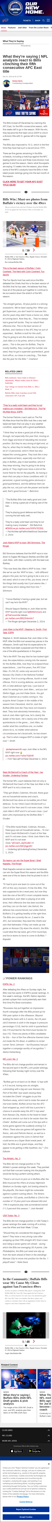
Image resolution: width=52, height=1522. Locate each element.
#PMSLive (10, 528)
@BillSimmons (35, 612)
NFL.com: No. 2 (10, 1059)
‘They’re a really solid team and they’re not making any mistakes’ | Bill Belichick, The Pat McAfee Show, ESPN (24, 408)
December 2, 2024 (36, 621)
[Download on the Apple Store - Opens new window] (16, 1457)
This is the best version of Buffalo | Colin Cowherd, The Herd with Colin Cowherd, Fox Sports (23, 271)
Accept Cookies (26, 1517)
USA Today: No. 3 (11, 1215)
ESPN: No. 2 (9, 984)
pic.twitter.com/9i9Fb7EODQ (29, 528)
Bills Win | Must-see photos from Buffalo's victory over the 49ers (26, 199)
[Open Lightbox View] (26, 242)
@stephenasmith (14, 749)
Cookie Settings (26, 1502)
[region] (26, 1491)
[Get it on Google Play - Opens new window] (34, 1458)
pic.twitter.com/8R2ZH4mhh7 (19, 618)
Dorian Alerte (17, 77)
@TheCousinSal (12, 615)
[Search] (43, 20)
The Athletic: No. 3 (11, 1158)
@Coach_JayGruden (21, 842)
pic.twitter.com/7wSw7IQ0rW (19, 755)
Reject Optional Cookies (26, 1509)
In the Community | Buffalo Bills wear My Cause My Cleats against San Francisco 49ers (25, 1284)
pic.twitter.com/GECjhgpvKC (18, 846)
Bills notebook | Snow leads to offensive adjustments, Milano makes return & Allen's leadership (23, 380)
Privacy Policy (23, 1496)
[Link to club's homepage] (5, 19)
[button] (26, 960)
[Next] (33, 250)
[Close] (49, 1464)
